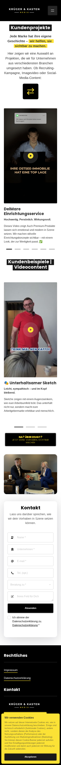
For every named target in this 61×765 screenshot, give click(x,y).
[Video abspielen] (30, 155)
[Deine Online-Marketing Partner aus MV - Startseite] (24, 10)
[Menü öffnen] (52, 10)
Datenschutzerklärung (25, 625)
